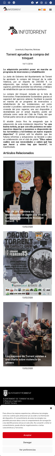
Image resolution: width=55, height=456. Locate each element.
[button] (51, 408)
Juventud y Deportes (24, 49)
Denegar (27, 442)
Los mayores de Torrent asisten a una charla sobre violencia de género (25, 359)
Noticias (36, 49)
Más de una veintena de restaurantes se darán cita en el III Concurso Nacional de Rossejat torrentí (26, 216)
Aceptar (28, 435)
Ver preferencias (27, 449)
